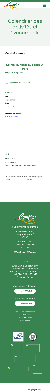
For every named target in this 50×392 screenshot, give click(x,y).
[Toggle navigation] (45, 5)
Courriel (25, 247)
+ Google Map (30, 165)
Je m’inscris (26, 303)
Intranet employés (25, 317)
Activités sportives (11, 116)
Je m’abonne (26, 291)
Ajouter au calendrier (18, 82)
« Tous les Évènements (15, 53)
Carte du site (25, 320)
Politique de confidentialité (25, 312)
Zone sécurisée (25, 315)
